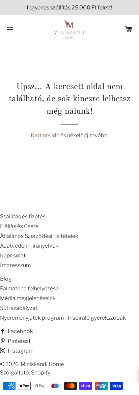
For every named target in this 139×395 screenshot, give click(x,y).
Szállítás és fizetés (23, 216)
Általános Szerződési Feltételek (39, 236)
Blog (6, 279)
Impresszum (15, 265)
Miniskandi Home (42, 364)
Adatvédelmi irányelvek (29, 246)
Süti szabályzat (18, 308)
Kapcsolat (13, 255)
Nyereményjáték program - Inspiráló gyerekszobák (63, 318)
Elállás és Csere (19, 226)
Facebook (20, 331)
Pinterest (19, 341)
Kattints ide (45, 135)
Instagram (20, 351)
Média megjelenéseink (28, 298)
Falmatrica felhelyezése (29, 288)
